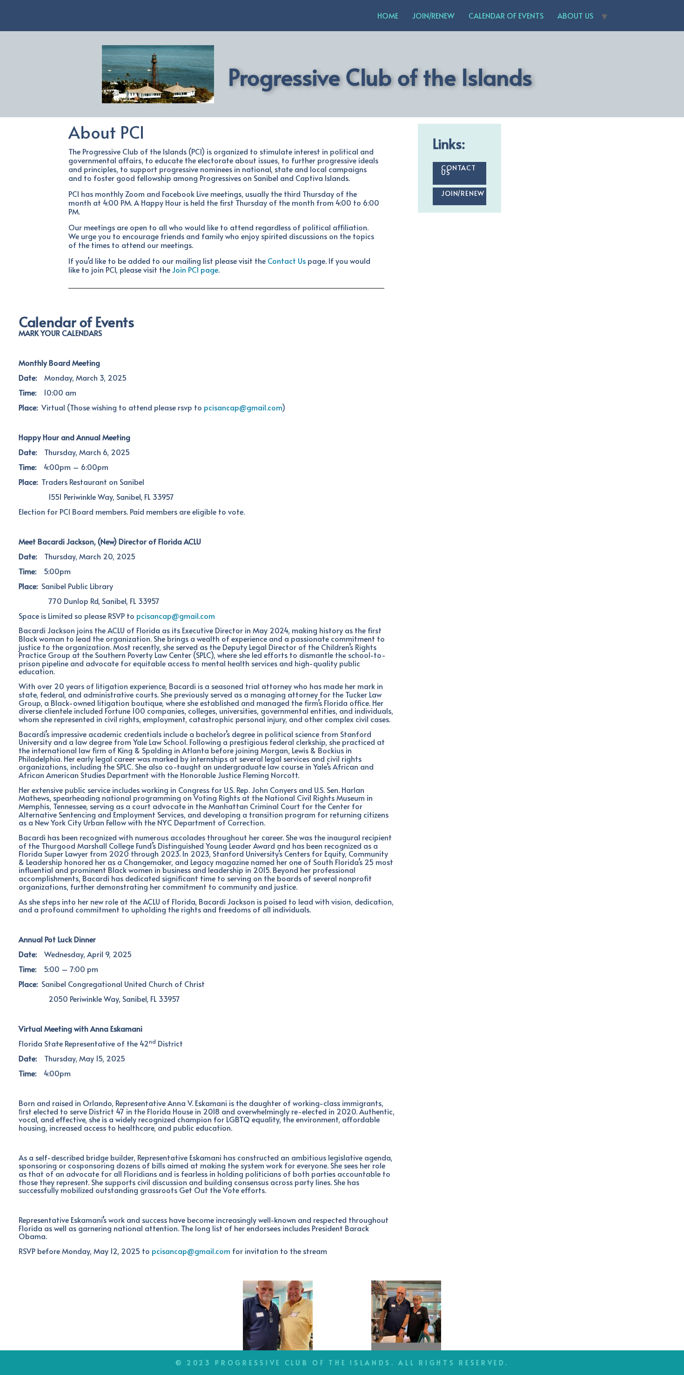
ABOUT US (575, 15)
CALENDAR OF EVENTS (506, 15)
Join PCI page (195, 269)
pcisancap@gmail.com (243, 407)
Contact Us (287, 260)
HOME (387, 15)
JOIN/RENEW (433, 15)
